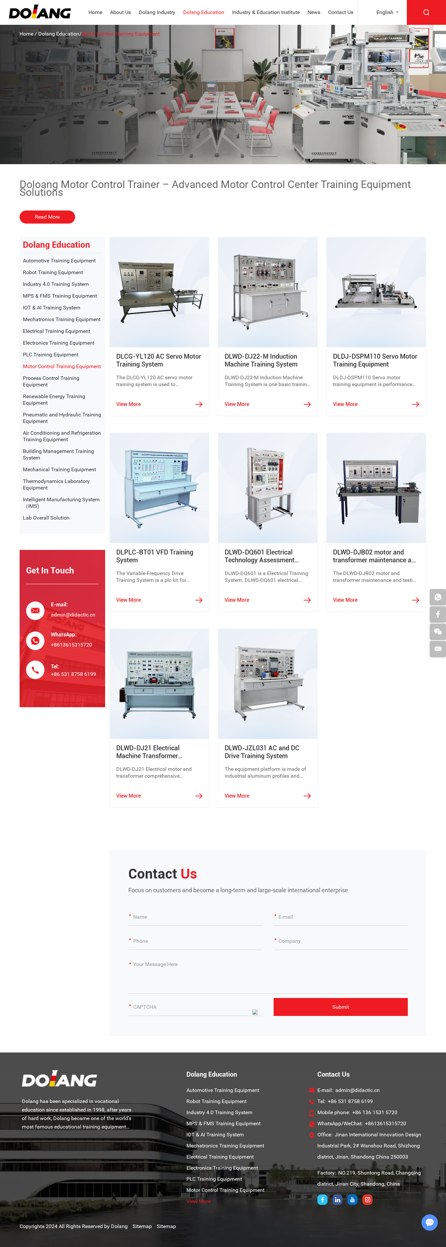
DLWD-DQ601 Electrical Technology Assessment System (260, 556)
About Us (120, 12)
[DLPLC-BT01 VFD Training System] (159, 488)
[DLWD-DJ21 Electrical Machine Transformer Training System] (159, 684)
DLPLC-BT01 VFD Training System (154, 556)
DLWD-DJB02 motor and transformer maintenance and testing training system (376, 556)
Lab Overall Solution (46, 518)
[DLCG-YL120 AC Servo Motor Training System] (159, 292)
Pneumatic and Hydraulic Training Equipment (62, 418)
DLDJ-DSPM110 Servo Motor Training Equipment (375, 360)
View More (128, 404)
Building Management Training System (58, 454)
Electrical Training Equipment (56, 331)
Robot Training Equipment (53, 272)
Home (95, 12)
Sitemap (142, 1226)
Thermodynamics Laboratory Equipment (56, 484)
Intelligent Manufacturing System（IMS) (61, 502)
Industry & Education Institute (266, 12)
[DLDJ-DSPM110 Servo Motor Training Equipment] (376, 292)
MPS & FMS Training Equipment (60, 296)
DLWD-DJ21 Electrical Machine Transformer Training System (148, 752)
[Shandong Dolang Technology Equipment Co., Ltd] (40, 17)
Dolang (119, 1226)
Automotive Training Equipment (59, 260)
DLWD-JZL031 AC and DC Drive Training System (262, 752)
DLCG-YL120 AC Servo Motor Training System (158, 360)
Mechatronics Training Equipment (62, 319)
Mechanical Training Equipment (59, 469)
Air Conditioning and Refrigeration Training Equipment (62, 436)
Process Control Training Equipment (51, 381)
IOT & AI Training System (51, 307)
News (314, 12)
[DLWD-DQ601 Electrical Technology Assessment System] (268, 488)
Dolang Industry (157, 12)
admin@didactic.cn (73, 615)
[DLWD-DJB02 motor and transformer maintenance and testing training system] (376, 488)
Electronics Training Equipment (58, 343)
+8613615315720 (71, 645)
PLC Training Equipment (50, 354)
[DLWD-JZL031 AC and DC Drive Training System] (268, 684)
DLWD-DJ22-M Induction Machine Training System (261, 360)
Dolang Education (203, 12)
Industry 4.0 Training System (56, 284)
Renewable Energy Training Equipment (54, 399)
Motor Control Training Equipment (62, 366)
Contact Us (340, 12)
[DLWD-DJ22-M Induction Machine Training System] (268, 292)
